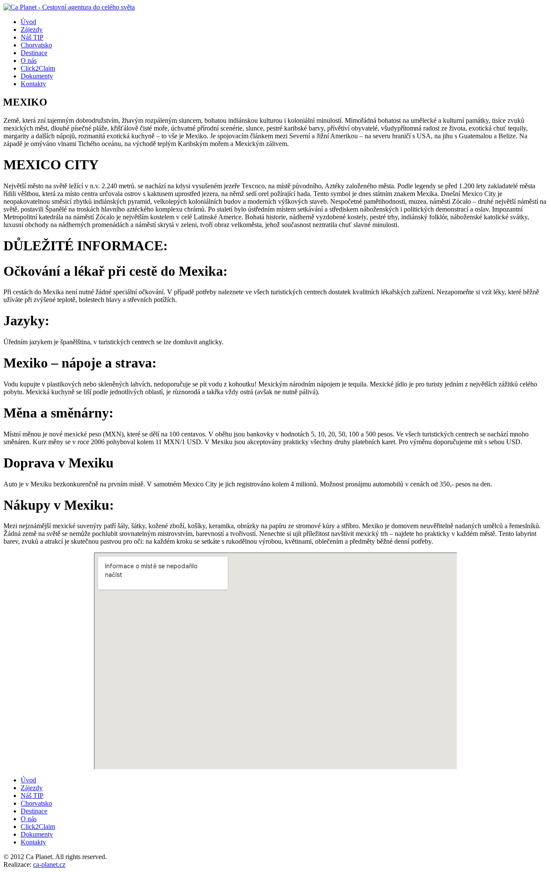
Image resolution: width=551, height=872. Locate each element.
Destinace (34, 52)
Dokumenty (37, 76)
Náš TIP (32, 37)
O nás (29, 60)
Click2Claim (38, 68)
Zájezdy (32, 29)
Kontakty (33, 83)
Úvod (28, 21)
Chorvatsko (36, 45)
